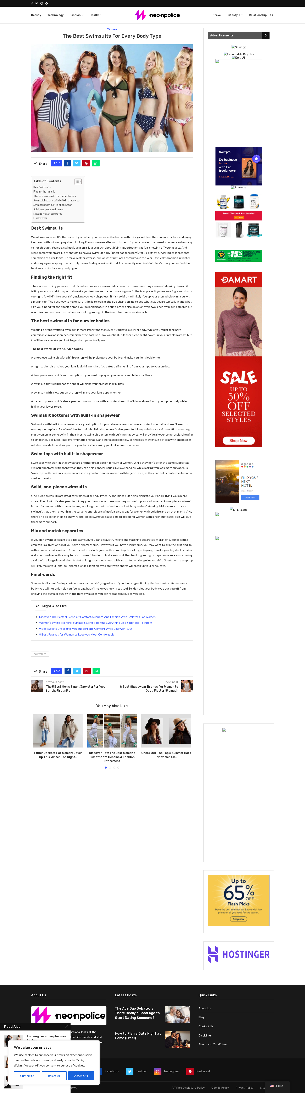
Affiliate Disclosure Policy (188, 1087)
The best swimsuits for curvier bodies (54, 196)
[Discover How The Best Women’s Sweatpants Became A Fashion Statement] (112, 731)
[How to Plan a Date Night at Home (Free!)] (177, 1039)
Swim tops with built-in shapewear (52, 204)
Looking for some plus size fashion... (46, 1038)
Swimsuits (40, 654)
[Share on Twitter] (77, 163)
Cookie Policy (220, 1087)
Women (112, 29)
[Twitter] (36, 3)
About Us (205, 1008)
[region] (54, 1062)
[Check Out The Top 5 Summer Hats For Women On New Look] (166, 731)
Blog (201, 1017)
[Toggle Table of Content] (76, 181)
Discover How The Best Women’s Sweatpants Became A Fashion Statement (112, 757)
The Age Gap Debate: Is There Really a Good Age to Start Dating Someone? (137, 1013)
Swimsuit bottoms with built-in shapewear (57, 200)
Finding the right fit (44, 191)
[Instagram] (41, 3)
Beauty (36, 15)
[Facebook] (32, 3)
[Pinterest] (46, 3)
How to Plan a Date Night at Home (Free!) (138, 1036)
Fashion (75, 15)
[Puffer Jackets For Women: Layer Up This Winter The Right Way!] (58, 731)
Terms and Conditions (213, 1044)
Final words (40, 218)
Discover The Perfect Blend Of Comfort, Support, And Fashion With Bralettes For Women (97, 617)
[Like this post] (58, 163)
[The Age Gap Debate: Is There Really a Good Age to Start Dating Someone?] (177, 1014)
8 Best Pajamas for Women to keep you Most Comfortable (77, 634)
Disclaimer (205, 1035)
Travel (217, 15)
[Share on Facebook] (67, 163)
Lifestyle (234, 15)
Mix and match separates (47, 213)
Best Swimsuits (42, 187)
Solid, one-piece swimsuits (48, 209)
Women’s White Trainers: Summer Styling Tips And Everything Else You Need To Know (95, 622)
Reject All (54, 1075)
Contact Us (206, 1026)
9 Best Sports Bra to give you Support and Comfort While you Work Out (85, 628)
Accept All (81, 1075)
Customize (27, 1075)
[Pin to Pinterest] (86, 163)
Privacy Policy (244, 1087)
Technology (55, 15)
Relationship (258, 15)
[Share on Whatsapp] (96, 163)
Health (94, 15)
